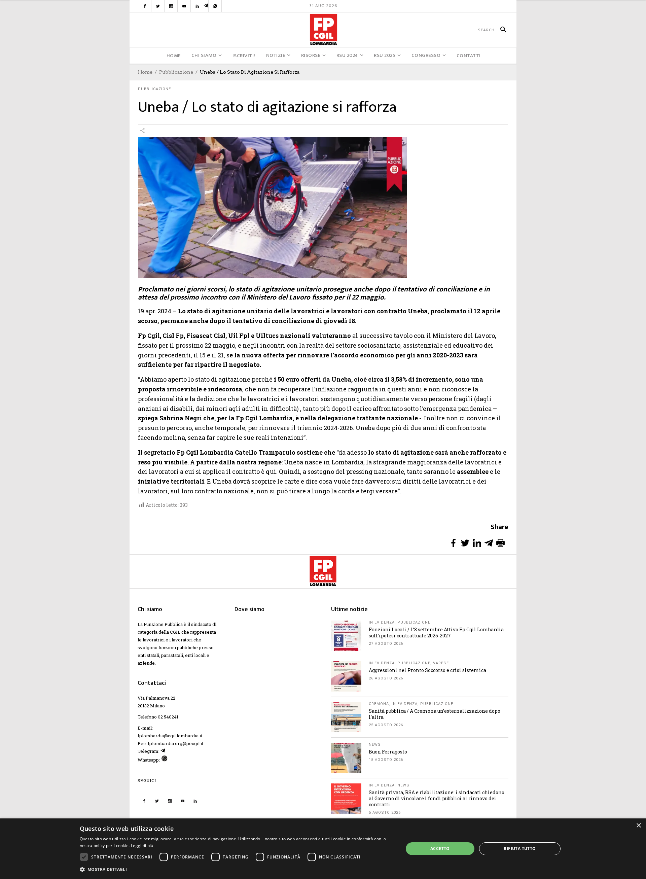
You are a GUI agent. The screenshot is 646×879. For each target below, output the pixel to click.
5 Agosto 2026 (385, 812)
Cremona (379, 704)
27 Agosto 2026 (386, 643)
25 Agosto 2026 (386, 725)
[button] (237, 869)
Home (145, 72)
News (375, 744)
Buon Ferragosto (388, 751)
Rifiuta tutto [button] (520, 848)
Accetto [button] (440, 848)
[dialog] (323, 848)
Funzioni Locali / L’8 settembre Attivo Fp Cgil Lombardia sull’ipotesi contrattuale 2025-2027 (436, 632)
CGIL (175, 632)
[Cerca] (500, 30)
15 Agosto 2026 (386, 760)
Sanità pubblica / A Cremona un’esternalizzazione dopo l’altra (434, 714)
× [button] (638, 825)
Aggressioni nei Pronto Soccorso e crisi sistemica (427, 670)
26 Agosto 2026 (386, 678)
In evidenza (382, 622)
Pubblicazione (176, 72)
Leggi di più (142, 845)
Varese (441, 663)
